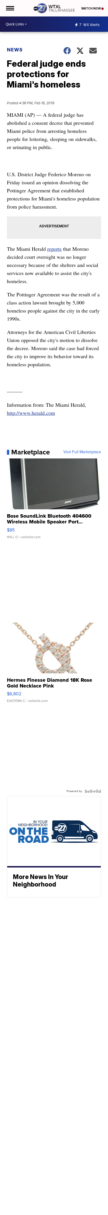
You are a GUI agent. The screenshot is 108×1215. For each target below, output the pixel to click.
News (15, 50)
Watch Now (91, 8)
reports (54, 248)
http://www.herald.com (31, 412)
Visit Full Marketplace (82, 452)
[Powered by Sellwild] (92, 791)
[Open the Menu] (9, 8)
